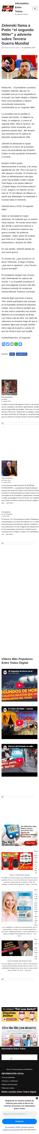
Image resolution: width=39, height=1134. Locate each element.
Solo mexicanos (7, 478)
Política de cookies (8, 1088)
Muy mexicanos (7, 397)
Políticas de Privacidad (9, 1084)
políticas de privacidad (11, 1130)
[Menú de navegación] (35, 8)
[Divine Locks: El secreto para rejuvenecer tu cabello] (17, 907)
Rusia (12, 354)
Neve (8, 1069)
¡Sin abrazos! (6, 512)
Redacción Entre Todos (12, 47)
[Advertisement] (19, 615)
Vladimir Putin (21, 354)
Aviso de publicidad (8, 1077)
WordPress (28, 1069)
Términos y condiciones (10, 1081)
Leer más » (10, 503)
